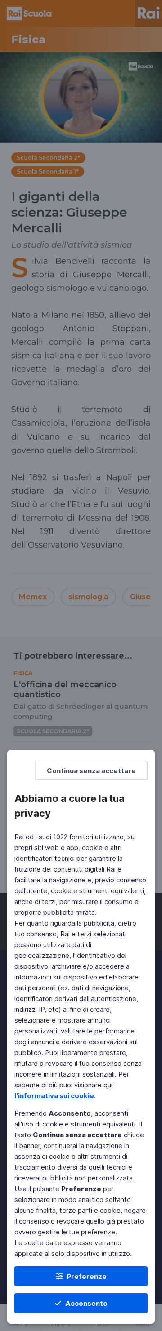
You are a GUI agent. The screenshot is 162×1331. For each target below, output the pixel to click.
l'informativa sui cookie (54, 1095)
